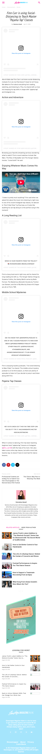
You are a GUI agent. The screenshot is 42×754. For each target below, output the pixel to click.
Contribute (21, 744)
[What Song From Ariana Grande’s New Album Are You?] (7, 584)
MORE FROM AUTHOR (28, 527)
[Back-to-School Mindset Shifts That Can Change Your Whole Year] (35, 695)
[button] (3, 2)
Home (3, 7)
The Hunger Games (24, 267)
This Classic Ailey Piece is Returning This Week (31, 478)
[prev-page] (19, 591)
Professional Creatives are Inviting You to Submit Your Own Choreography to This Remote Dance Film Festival (11, 480)
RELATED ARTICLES (12, 527)
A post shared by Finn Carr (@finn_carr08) (20, 75)
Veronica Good (17, 24)
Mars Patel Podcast (24, 359)
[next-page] (22, 591)
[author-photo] (21, 499)
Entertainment (11, 7)
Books (18, 7)
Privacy (30, 742)
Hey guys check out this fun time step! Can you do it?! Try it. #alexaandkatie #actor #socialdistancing (21, 429)
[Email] (17, 465)
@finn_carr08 (7, 448)
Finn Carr (20, 436)
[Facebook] (4, 465)
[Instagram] (16, 732)
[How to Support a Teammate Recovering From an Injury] (7, 574)
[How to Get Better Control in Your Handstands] (7, 547)
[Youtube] (32, 732)
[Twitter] (13, 465)
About (23, 742)
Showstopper (12, 742)
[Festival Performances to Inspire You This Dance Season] (7, 565)
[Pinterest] (8, 465)
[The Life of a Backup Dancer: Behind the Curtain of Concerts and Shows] (7, 556)
